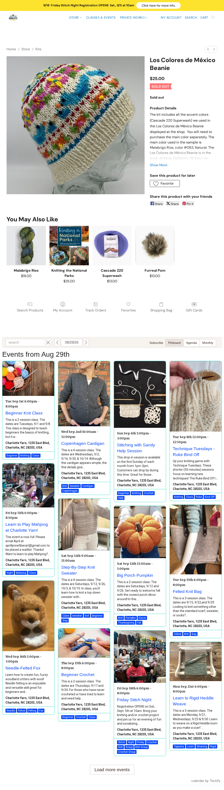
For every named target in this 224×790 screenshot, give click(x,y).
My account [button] (171, 17)
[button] (158, 5)
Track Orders (95, 310)
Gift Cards (194, 310)
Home (11, 49)
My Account (62, 310)
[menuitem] (208, 49)
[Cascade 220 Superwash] (112, 245)
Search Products (30, 310)
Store (74, 17)
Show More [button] (158, 165)
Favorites (128, 310)
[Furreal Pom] (155, 245)
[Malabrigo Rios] (26, 245)
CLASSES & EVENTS (101, 17)
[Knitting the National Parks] (69, 245)
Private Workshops (136, 17)
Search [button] (191, 17)
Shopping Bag (161, 310)
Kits (38, 49)
